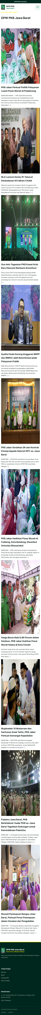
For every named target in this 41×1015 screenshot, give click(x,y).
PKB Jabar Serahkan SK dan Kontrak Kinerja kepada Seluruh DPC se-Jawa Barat (20, 451)
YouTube (10, 1012)
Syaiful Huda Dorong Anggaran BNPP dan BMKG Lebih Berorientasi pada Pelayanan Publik (20, 358)
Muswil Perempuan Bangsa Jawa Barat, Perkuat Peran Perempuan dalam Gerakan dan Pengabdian (18, 917)
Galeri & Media (5, 980)
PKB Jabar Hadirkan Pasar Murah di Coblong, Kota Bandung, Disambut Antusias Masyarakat (19, 542)
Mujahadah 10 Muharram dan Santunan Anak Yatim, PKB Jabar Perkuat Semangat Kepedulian (18, 732)
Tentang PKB (5, 978)
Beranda (3, 972)
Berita (3, 975)
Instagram (3, 1012)
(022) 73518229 (6, 1000)
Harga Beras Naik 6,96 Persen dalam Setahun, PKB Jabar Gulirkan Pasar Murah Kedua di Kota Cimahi (20, 641)
